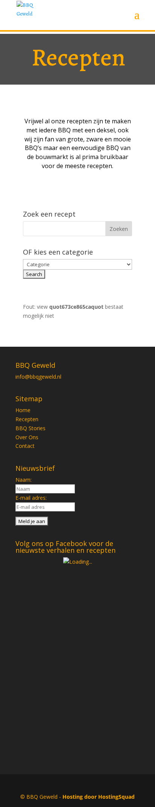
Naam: (23, 479)
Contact (25, 445)
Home (22, 410)
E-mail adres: (31, 497)
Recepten (26, 419)
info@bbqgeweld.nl (38, 376)
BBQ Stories (30, 428)
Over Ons (26, 437)
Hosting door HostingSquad (98, 796)
